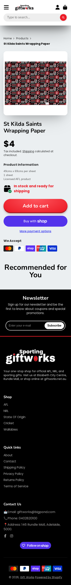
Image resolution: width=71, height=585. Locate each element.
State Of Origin (14, 417)
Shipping (28, 151)
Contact (10, 461)
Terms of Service (16, 486)
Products (22, 38)
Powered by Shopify (48, 577)
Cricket (9, 423)
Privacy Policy (13, 474)
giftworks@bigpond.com (36, 512)
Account (57, 7)
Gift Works (27, 577)
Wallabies (11, 429)
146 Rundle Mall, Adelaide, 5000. (32, 526)
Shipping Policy (14, 467)
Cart (65, 7)
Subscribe (54, 325)
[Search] (63, 17)
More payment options (35, 231)
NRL (6, 411)
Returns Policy (14, 480)
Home (8, 38)
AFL (6, 404)
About (8, 455)
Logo (24, 7)
